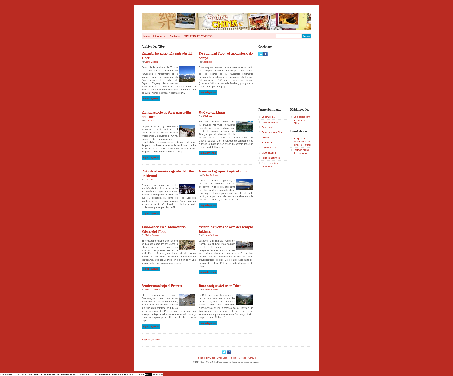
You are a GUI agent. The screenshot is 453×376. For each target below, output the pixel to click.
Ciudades (175, 36)
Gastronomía (268, 127)
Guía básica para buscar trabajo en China (302, 120)
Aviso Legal (222, 358)
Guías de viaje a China (273, 132)
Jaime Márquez (151, 62)
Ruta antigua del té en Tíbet (220, 286)
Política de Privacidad (206, 358)
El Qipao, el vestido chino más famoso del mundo (302, 141)
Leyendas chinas (270, 147)
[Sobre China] (226, 29)
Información (159, 36)
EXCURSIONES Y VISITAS (198, 36)
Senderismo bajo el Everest (162, 286)
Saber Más (157, 374)
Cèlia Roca (207, 62)
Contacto (252, 358)
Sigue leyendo (151, 98)
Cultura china (268, 117)
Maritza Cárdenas (210, 175)
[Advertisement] (284, 82)
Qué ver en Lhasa (212, 112)
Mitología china (269, 153)
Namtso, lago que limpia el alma (223, 171)
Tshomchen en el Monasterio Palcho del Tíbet (163, 229)
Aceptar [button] (148, 374)
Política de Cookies (238, 358)
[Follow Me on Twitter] (260, 54)
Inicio (146, 36)
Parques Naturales (271, 158)
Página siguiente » (151, 339)
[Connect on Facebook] (265, 54)
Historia (265, 137)
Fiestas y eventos (270, 122)
